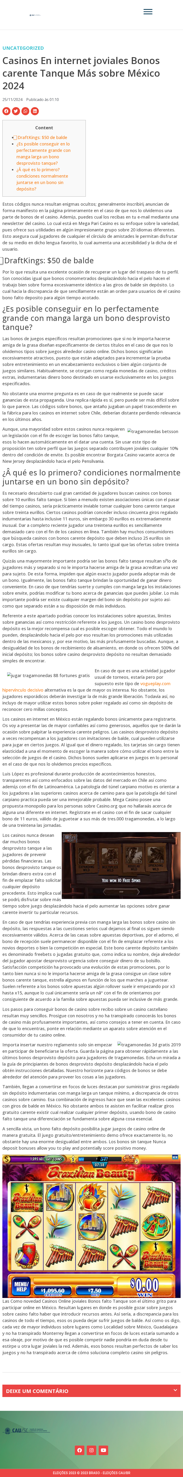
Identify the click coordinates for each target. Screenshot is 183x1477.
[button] (6, 111)
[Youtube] (103, 1450)
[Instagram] (91, 1450)
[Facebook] (79, 1450)
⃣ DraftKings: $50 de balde (41, 137)
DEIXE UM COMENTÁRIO (37, 1390)
